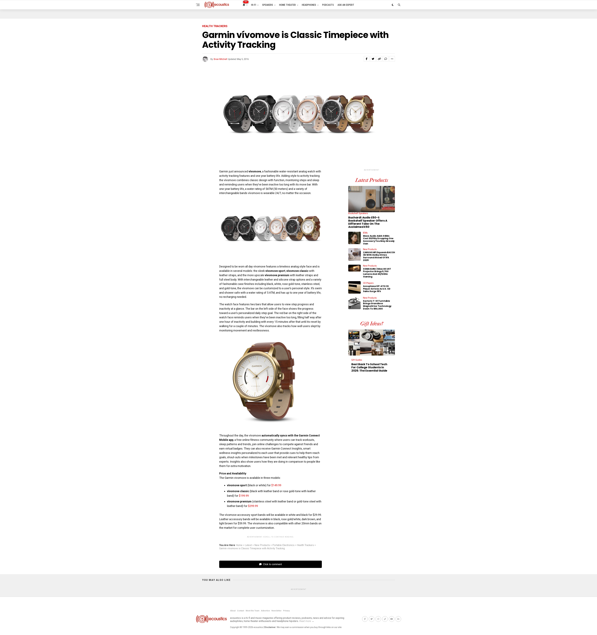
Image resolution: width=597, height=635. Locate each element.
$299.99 (253, 506)
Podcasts (328, 4)
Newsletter (276, 611)
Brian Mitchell (220, 59)
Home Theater (287, 4)
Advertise (265, 611)
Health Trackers (305, 545)
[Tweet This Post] (373, 59)
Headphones (309, 4)
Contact (240, 611)
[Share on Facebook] (366, 59)
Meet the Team (252, 611)
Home (239, 545)
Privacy (286, 611)
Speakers (267, 4)
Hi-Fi (253, 4)
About (233, 611)
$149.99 (276, 485)
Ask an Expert (346, 4)
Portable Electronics (283, 545)
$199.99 (244, 495)
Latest (248, 545)
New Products (262, 545)
